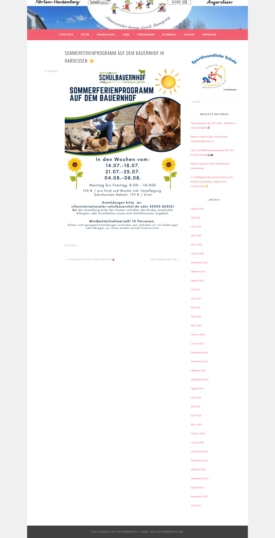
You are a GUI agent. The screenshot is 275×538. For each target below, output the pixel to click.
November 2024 (199, 361)
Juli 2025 (195, 289)
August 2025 (197, 280)
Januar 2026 (197, 253)
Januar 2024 (197, 442)
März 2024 (196, 424)
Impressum (209, 34)
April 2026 (196, 235)
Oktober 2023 (198, 469)
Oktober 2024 (198, 370)
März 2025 (196, 325)
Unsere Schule (106, 34)
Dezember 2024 (199, 352)
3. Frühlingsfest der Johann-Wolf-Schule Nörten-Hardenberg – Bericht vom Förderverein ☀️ (212, 181)
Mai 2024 (195, 406)
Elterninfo (169, 34)
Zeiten (85, 34)
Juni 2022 (196, 505)
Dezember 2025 (199, 262)
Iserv (126, 34)
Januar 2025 (197, 343)
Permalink (70, 245)
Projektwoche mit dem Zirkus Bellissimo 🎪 (91, 259)
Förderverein (145, 34)
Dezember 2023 (199, 451)
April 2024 (196, 415)
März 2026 (196, 244)
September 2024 (199, 379)
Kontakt (189, 34)
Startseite (66, 34)
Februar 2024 (198, 433)
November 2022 (199, 496)
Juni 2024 (196, 397)
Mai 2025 (195, 307)
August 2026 (197, 208)
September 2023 (199, 478)
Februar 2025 (198, 334)
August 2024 (197, 388)
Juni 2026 (196, 226)
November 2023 (199, 460)
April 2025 (196, 316)
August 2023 (197, 487)
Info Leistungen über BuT (164, 259)
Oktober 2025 (198, 271)
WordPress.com (173, 531)
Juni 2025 (196, 298)
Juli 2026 (195, 217)
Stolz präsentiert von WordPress (114, 531)
